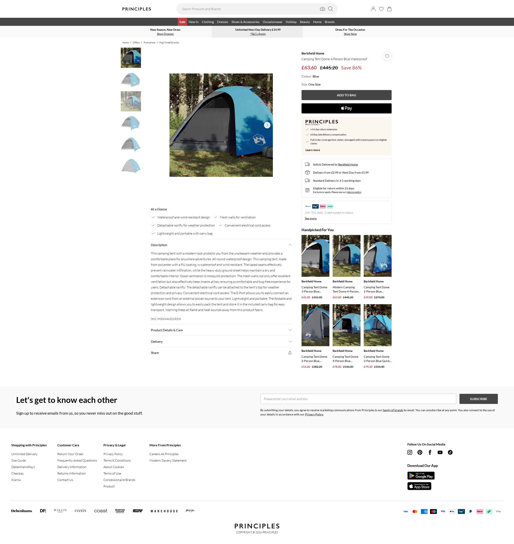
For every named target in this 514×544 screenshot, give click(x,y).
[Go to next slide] (267, 125)
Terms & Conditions (117, 460)
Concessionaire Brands (119, 480)
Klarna (16, 480)
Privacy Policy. (314, 414)
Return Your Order (70, 454)
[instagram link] (409, 452)
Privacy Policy (113, 454)
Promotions (149, 42)
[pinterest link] (419, 452)
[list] (221, 125)
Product (109, 486)
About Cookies (113, 467)
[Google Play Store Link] (421, 476)
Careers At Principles (164, 454)
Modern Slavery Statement (168, 460)
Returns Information (71, 473)
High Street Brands (169, 42)
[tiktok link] (450, 452)
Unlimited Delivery (24, 454)
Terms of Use (112, 473)
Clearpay (17, 473)
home (125, 42)
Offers (136, 42)
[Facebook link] (430, 452)
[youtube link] (440, 452)
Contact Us (65, 480)
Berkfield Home (313, 53)
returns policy (354, 192)
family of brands (393, 410)
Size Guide (18, 460)
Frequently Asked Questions (77, 460)
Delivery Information (71, 467)
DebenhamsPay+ (23, 467)
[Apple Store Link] (421, 486)
